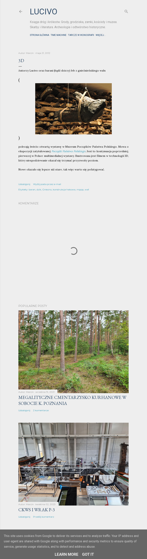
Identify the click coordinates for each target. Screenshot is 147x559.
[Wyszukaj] (126, 10)
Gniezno (47, 189)
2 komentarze (41, 410)
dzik (39, 189)
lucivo (43, 11)
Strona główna (39, 35)
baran (32, 189)
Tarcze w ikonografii (81, 35)
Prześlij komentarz (43, 516)
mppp (80, 189)
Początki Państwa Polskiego (68, 151)
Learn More (66, 554)
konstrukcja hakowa (64, 189)
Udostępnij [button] (24, 184)
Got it (88, 554)
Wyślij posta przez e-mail (47, 184)
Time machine (58, 35)
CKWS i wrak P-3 (36, 510)
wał (87, 189)
